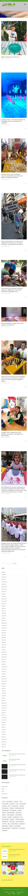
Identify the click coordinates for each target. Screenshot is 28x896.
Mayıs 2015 (4, 659)
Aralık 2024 (4, 574)
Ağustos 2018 (4, 586)
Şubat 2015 (4, 664)
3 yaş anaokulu (9, 801)
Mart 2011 (3, 727)
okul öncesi (12, 821)
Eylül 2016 (3, 620)
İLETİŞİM (18, 893)
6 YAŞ (9, 806)
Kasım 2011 (4, 712)
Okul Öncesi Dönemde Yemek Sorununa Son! (17, 753)
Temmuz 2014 (4, 666)
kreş (21, 817)
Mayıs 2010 (4, 741)
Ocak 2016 (4, 640)
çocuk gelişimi (17, 826)
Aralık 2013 (4, 673)
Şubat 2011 (4, 729)
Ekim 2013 (3, 676)
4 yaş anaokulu (5, 803)
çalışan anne (22, 823)
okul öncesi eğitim (20, 821)
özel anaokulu (22, 828)
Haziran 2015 (4, 657)
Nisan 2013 (4, 686)
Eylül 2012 (3, 700)
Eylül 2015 (3, 649)
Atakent (19, 810)
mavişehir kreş (5, 821)
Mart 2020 (3, 579)
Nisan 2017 (4, 603)
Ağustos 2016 (4, 623)
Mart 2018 (3, 594)
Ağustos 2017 (4, 598)
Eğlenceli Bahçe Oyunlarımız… (10, 57)
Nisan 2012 (4, 710)
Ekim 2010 (3, 736)
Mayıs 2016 (4, 630)
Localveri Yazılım (22, 889)
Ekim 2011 (3, 715)
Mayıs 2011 (4, 722)
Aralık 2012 (4, 693)
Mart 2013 (3, 688)
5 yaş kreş (4, 806)
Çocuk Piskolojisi (14, 823)
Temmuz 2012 (4, 705)
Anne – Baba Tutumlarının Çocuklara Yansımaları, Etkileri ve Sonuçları (17, 764)
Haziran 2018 (4, 589)
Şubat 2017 (4, 608)
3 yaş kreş (16, 801)
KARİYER (13, 893)
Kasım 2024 (4, 577)
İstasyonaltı (4, 830)
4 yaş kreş (12, 803)
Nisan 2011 (4, 724)
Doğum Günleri (5, 786)
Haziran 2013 (4, 681)
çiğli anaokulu (5, 826)
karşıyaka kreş (16, 817)
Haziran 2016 (4, 627)
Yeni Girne (4, 823)
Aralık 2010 (4, 734)
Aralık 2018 (4, 584)
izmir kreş (4, 817)
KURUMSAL (12, 892)
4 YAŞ (20, 801)
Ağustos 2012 (4, 703)
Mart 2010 (3, 746)
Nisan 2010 (4, 744)
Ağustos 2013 (4, 678)
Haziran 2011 (4, 720)
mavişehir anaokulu (20, 819)
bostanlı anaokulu (11, 812)
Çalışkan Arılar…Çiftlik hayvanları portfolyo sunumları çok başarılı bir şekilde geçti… (12, 434)
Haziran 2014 (4, 669)
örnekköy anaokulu (6, 828)
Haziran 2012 (4, 707)
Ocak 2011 (4, 732)
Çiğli (9, 823)
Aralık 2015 (4, 642)
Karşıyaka (10, 817)
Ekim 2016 (3, 618)
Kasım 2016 (4, 615)
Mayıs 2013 (4, 683)
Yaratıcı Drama (4, 793)
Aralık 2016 (4, 613)
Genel (3, 791)
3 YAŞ (3, 801)
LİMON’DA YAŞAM (19, 892)
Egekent (4, 814)
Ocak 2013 (4, 690)
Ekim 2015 (3, 647)
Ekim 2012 (3, 698)
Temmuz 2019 (4, 581)
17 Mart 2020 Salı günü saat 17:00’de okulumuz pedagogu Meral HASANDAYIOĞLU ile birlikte (17, 769)
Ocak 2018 (4, 596)
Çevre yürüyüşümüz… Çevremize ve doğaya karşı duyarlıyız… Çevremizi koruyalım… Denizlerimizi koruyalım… (12, 243)
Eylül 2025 (3, 572)
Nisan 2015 (4, 661)
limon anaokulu (5, 819)
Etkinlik (3, 789)
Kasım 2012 (4, 695)
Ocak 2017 (4, 610)
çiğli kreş (11, 826)
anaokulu (12, 808)
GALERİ (9, 893)
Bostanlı (4, 812)
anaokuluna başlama (19, 808)
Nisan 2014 (4, 671)
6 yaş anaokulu (15, 806)
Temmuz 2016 (4, 625)
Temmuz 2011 (4, 717)
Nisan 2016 (4, 632)
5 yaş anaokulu (22, 803)
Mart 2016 (3, 635)
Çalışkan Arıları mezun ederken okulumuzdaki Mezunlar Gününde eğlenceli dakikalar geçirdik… (11, 176)
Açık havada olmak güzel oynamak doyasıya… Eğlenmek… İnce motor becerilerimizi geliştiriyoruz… (12, 290)
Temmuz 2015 (4, 654)
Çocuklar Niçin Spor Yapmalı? (14, 759)
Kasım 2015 (4, 644)
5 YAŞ (17, 803)
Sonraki (14, 563)
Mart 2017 (3, 606)
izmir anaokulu (18, 814)
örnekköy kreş (15, 828)
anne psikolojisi (13, 810)
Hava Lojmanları (10, 814)
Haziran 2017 (4, 601)
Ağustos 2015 (4, 652)
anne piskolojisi (5, 810)
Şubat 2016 (4, 637)
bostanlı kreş (18, 812)
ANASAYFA (7, 892)
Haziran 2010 (4, 739)
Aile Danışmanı (5, 808)
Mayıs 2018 (4, 591)
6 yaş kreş (21, 806)
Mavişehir (12, 819)
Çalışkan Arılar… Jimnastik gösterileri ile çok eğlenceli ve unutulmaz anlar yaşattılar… (13, 121)
